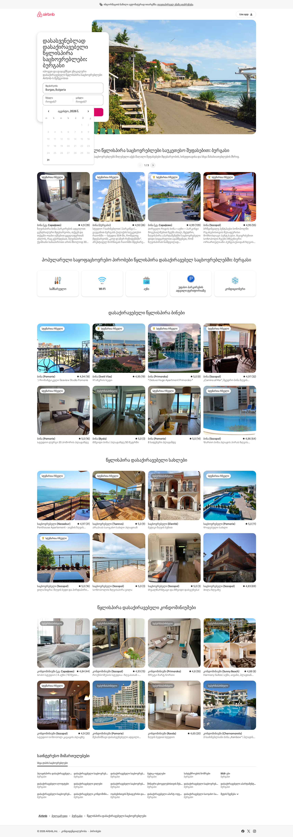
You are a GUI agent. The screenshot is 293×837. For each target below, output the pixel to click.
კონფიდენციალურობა (74, 831)
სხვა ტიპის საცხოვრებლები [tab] (52, 762)
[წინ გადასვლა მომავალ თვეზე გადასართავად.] (88, 111)
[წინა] (140, 165)
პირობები (95, 831)
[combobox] (73, 90)
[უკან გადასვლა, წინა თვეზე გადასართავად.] (49, 111)
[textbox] (57, 102)
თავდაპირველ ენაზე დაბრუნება (175, 4)
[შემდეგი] (153, 165)
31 (48, 159)
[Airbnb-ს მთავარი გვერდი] (46, 14)
